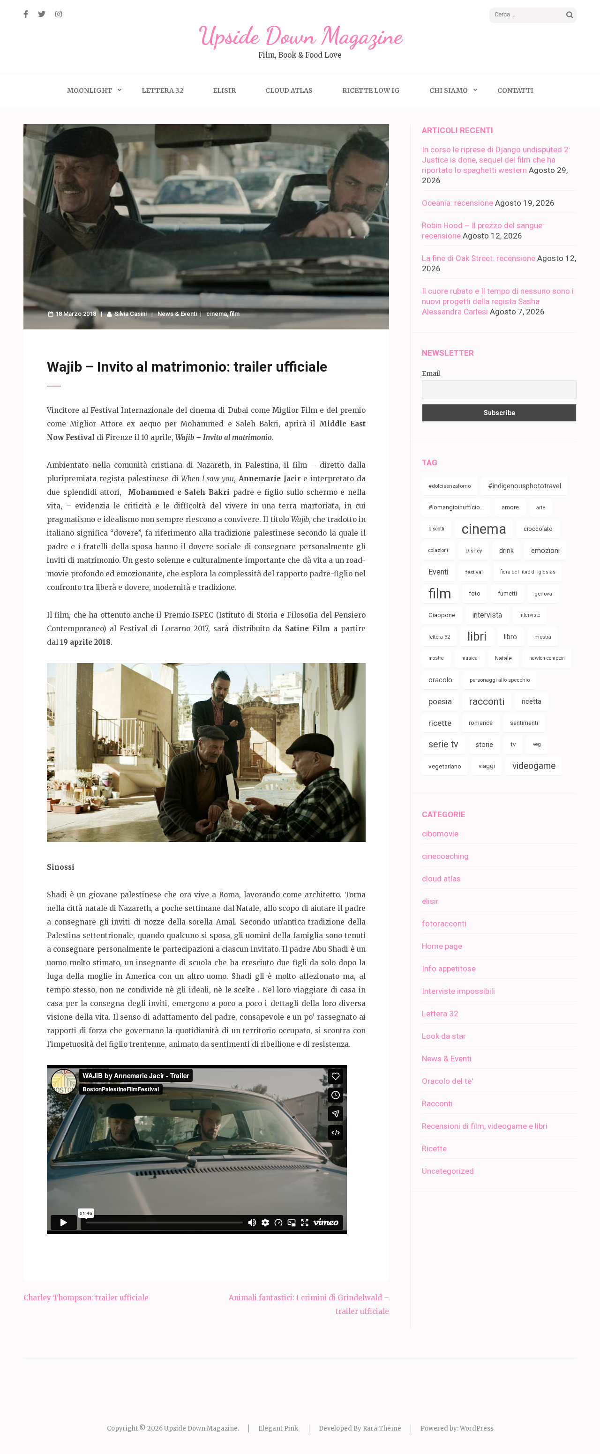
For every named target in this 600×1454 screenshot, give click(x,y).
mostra (542, 637)
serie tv (443, 744)
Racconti (437, 1103)
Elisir (224, 90)
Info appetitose (449, 968)
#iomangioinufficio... (456, 507)
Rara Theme (382, 1428)
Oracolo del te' (447, 1081)
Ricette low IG (371, 90)
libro (510, 637)
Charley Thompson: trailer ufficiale (86, 1297)
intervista (487, 615)
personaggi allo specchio (500, 680)
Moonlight (89, 90)
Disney (473, 550)
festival (474, 572)
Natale (503, 658)
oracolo (440, 680)
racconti (486, 701)
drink (506, 550)
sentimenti (524, 722)
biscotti (436, 529)
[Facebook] (25, 14)
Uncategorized (448, 1171)
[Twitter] (41, 14)
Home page (442, 946)
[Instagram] (58, 14)
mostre (436, 658)
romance (481, 722)
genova (543, 593)
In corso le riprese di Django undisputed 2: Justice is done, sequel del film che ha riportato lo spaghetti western (496, 160)
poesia (440, 701)
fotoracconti (444, 923)
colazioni (438, 550)
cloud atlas (441, 878)
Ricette (434, 1148)
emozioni (545, 550)
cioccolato (538, 528)
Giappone (441, 615)
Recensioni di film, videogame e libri (485, 1126)
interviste (529, 615)
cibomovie (440, 833)
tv (513, 744)
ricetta (531, 701)
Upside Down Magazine (300, 35)
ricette (439, 723)
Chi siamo (448, 90)
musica (469, 658)
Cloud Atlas (289, 90)
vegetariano (444, 766)
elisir (430, 901)
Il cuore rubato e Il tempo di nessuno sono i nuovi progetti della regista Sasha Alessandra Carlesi (498, 301)
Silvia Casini (130, 313)
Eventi (438, 571)
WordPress (477, 1428)
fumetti (507, 593)
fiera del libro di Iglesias (527, 572)
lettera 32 (439, 637)
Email (431, 373)
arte (540, 507)
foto (474, 593)
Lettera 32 (162, 90)
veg (537, 744)
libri (477, 636)
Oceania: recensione (457, 203)
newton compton (547, 658)
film (235, 313)
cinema (216, 313)
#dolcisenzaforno (449, 486)
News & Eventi (177, 313)
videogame (533, 766)
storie (484, 744)
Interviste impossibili (458, 991)
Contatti (515, 90)
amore (510, 507)
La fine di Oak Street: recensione (478, 258)
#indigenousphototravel (524, 486)
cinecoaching (445, 856)
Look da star (444, 1036)
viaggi (487, 765)
